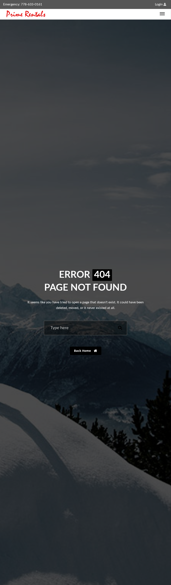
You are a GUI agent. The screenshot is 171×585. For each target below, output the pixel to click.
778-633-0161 (31, 4)
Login (159, 4)
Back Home (83, 351)
